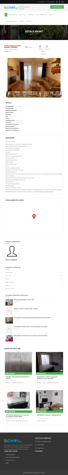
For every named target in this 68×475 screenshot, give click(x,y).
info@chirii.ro (40, 448)
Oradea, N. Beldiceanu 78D (44, 441)
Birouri (51, 14)
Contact (29, 21)
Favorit (47, 49)
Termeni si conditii (10, 454)
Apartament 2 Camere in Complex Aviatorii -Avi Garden (26, 308)
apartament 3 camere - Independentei (49, 415)
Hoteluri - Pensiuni (11, 21)
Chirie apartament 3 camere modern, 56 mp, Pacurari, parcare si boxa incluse (30, 326)
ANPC (7, 463)
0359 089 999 (40, 444)
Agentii (22, 21)
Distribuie (43, 54)
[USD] (59, 1)
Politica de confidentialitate (13, 457)
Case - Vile (22, 14)
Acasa (32, 34)
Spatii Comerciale (41, 14)
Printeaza (40, 49)
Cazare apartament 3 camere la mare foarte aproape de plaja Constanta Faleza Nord (32, 317)
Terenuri (31, 14)
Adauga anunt (57, 7)
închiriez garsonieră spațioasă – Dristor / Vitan (24, 299)
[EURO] (56, 1)
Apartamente (13, 14)
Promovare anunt (10, 460)
